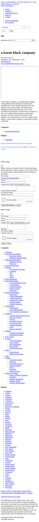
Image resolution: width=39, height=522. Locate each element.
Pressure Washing (16, 329)
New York (8, 453)
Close (18, 205)
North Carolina (10, 455)
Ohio (7, 458)
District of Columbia (12, 407)
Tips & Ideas (16, 491)
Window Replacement (17, 383)
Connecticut (9, 403)
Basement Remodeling (13, 254)
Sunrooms (13, 291)
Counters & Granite (16, 300)
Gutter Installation (16, 341)
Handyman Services (16, 364)
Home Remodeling (11, 281)
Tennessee (8, 472)
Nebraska (8, 443)
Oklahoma (8, 140)
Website (3, 2)
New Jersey (9, 449)
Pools (11, 327)
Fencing (12, 319)
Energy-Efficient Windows (19, 375)
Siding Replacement (16, 354)
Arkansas (8, 397)
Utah (7, 476)
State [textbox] (26, 27)
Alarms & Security (16, 360)
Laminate (13, 271)
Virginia (8, 480)
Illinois (7, 416)
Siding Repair (14, 352)
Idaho (7, 414)
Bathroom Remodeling (13, 260)
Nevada (8, 445)
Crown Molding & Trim (18, 283)
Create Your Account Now (10, 178)
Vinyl (11, 275)
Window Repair (15, 381)
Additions (8, 252)
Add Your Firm (6, 497)
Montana (8, 441)
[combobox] (12, 27)
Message (4, 229)
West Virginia (10, 483)
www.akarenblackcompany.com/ (12, 63)
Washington (9, 482)
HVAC (12, 367)
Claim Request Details (8, 191)
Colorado (8, 401)
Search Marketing (11, 2)
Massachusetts (10, 432)
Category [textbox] (5, 27)
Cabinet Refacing (15, 298)
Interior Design (15, 289)
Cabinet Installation (16, 296)
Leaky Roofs (14, 342)
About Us (8, 11)
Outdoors (8, 314)
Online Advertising (25, 2)
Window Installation (16, 379)
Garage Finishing (15, 287)
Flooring (8, 267)
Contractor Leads (7, 493)
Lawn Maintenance (16, 310)
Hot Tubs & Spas (15, 323)
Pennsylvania (9, 464)
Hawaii (7, 412)
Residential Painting (16, 335)
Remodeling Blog (20, 493)
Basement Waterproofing (18, 258)
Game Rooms (14, 285)
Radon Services (15, 371)
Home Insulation (15, 366)
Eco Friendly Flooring (17, 269)
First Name (4, 176)
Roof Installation (15, 344)
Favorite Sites (26, 491)
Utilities (8, 358)
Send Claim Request (8, 205)
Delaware (8, 405)
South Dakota (10, 470)
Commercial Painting (17, 333)
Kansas (7, 422)
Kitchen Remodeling (12, 131)
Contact (8, 17)
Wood (12, 277)
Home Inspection (11, 279)
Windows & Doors (11, 373)
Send (3, 243)
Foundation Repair (16, 321)
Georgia (8, 410)
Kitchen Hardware (16, 304)
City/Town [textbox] (5, 31)
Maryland (8, 430)
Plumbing (13, 369)
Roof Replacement (16, 348)
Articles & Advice (11, 13)
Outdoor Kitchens (16, 325)
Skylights (13, 377)
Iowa (7, 420)
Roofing (8, 339)
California (8, 399)
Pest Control (9, 337)
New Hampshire (10, 447)
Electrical (13, 362)
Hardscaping (14, 308)
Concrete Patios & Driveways (20, 316)
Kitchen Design (15, 302)
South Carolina (10, 468)
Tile (11, 273)
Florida (7, 408)
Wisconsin (8, 485)
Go (12, 31)
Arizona (8, 395)
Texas (7, 474)
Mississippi (9, 437)
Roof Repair (14, 346)
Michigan (8, 433)
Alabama (8, 391)
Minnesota (8, 435)
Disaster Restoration (12, 266)
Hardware (13, 264)
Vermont (8, 478)
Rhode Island (9, 466)
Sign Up (8, 15)
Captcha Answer (6, 195)
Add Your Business (11, 20)
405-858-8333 (6, 62)
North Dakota (10, 457)
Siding (7, 350)
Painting (8, 331)
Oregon (7, 462)
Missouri (8, 439)
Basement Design (16, 256)
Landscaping (9, 306)
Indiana (7, 418)
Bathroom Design (16, 262)
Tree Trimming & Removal (19, 312)
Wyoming (8, 487)
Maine (7, 428)
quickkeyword (6, 40)
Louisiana (8, 426)
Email (3, 182)
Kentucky (8, 424)
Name (3, 180)
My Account (9, 22)
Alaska (7, 393)
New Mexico (9, 451)
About (8, 491)
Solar (7, 356)
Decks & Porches (15, 317)
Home (7, 9)
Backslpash (13, 294)
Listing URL (5, 185)
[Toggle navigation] (14, 6)
